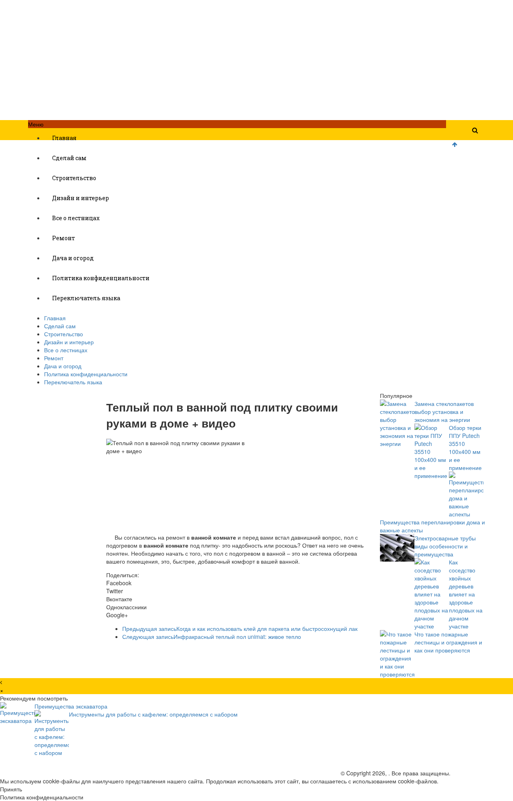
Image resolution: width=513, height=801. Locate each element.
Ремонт (63, 238)
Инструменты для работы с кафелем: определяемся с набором (153, 714)
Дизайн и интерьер (80, 198)
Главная (64, 138)
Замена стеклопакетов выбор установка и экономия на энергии (444, 411)
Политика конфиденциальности (100, 278)
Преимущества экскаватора (70, 706)
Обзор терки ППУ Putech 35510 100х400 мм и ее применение (465, 448)
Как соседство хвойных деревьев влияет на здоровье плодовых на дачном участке (466, 594)
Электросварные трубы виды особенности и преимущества (445, 546)
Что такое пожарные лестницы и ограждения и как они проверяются (448, 642)
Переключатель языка (86, 298)
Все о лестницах (76, 218)
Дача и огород (73, 258)
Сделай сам (69, 158)
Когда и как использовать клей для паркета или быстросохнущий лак (239, 628)
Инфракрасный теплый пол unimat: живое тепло (211, 636)
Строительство (74, 178)
